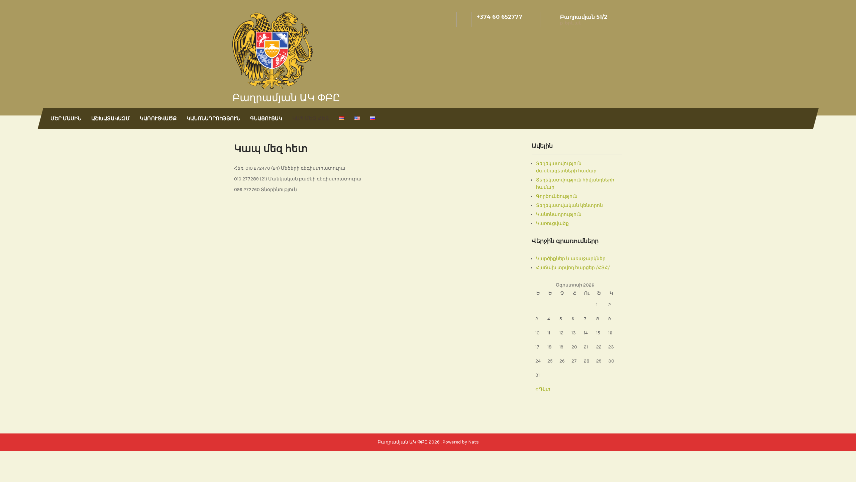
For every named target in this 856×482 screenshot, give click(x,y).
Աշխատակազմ (110, 118)
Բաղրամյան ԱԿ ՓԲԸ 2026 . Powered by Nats (428, 442)
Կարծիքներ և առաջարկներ (571, 258)
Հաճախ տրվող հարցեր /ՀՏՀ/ (573, 267)
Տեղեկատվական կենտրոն (569, 205)
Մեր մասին (65, 118)
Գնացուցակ (266, 118)
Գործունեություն (556, 196)
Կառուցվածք (158, 118)
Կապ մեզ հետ (310, 118)
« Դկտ (542, 389)
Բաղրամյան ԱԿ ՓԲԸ (286, 97)
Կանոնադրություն (213, 118)
